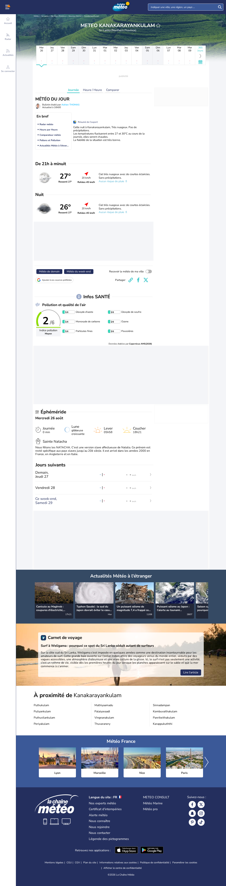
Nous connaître (99, 821)
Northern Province (58, 16)
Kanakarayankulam (91, 16)
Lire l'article (190, 672)
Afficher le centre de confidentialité (122, 868)
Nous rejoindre (99, 827)
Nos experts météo (102, 803)
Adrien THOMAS (70, 104)
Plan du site (89, 862)
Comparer (112, 90)
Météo (36, 16)
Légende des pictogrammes (109, 839)
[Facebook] (192, 804)
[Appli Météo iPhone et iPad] (126, 850)
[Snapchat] (192, 813)
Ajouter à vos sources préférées (57, 280)
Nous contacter (99, 833)
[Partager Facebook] (138, 280)
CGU (69, 862)
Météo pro (150, 809)
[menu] (8, 7)
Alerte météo (98, 815)
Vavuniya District (75, 16)
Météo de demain (49, 271)
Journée (73, 90)
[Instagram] (201, 813)
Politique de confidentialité (154, 862)
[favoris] (158, 25)
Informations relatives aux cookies (118, 862)
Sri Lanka (45, 16)
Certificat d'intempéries (105, 809)
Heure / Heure (92, 90)
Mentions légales (54, 862)
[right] (205, 597)
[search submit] (219, 7)
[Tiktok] (201, 822)
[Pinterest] (192, 822)
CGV (77, 862)
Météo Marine (153, 803)
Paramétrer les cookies (184, 862)
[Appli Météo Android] (151, 850)
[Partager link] (130, 280)
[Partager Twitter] (146, 280)
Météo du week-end (79, 271)
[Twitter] (201, 804)
